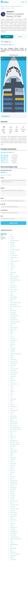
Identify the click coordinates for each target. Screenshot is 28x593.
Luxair (11, 414)
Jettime (11, 389)
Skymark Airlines (13, 487)
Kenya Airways (13, 399)
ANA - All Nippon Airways (15, 280)
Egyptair (11, 332)
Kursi (2, 216)
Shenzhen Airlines (13, 484)
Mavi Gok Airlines (13, 425)
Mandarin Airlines (13, 421)
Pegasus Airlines (13, 451)
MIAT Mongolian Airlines (15, 427)
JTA (11, 397)
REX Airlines (12, 459)
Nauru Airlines (13, 431)
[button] (7, 45)
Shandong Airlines (13, 480)
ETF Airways (12, 338)
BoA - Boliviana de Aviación (15, 306)
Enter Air (12, 336)
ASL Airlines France (14, 289)
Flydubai (12, 355)
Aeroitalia (12, 238)
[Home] (5, 2)
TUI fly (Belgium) (13, 531)
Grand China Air (13, 370)
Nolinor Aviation (13, 436)
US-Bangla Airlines (13, 544)
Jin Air (11, 393)
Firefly (11, 346)
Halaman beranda (5, 6)
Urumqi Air (12, 542)
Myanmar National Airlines (15, 429)
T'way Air (12, 518)
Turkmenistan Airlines (14, 536)
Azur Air (11, 293)
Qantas (11, 455)
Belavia (11, 300)
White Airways (13, 552)
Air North (12, 263)
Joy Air (11, 395)
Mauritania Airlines (14, 423)
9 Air (11, 234)
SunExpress (12, 510)
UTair (11, 546)
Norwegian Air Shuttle (14, 442)
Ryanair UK (12, 470)
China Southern (13, 314)
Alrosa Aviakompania (14, 276)
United (11, 540)
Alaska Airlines (13, 272)
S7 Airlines (12, 472)
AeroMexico (12, 242)
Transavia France (13, 527)
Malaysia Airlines (13, 417)
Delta (11, 325)
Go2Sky (11, 366)
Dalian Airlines (13, 323)
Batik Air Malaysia (13, 297)
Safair (11, 474)
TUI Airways (12, 529)
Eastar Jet (12, 331)
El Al (11, 334)
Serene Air (12, 478)
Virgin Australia (13, 548)
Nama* (2, 198)
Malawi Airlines (13, 416)
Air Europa (12, 253)
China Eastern (13, 312)
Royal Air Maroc (13, 463)
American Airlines (13, 278)
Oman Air (12, 448)
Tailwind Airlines (13, 519)
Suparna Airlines (13, 512)
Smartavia (12, 493)
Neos (11, 433)
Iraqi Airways (12, 380)
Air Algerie (12, 244)
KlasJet (11, 400)
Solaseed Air (12, 497)
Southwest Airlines (14, 501)
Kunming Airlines (13, 406)
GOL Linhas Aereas (14, 368)
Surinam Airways (13, 514)
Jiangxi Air (12, 391)
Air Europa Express (14, 255)
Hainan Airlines (13, 374)
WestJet (11, 550)
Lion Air (11, 408)
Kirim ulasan (14, 223)
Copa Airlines (12, 317)
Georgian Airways (13, 363)
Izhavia (11, 382)
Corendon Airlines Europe (15, 321)
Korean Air (12, 404)
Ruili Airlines (12, 465)
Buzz (11, 308)
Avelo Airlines (12, 291)
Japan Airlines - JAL (14, 383)
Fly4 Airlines (12, 351)
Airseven (12, 268)
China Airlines (13, 310)
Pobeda (11, 453)
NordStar (12, 438)
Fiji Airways (12, 344)
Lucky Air (12, 412)
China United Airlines (14, 315)
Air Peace (12, 264)
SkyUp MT (12, 491)
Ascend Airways (13, 285)
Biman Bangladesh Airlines (15, 302)
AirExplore (3, 8)
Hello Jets (12, 378)
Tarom (11, 521)
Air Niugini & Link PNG (14, 261)
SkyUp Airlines (13, 489)
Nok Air (11, 434)
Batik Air (11, 295)
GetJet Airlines (13, 365)
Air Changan (12, 246)
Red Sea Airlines (13, 457)
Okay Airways (13, 446)
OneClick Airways (13, 450)
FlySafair (12, 357)
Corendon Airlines (13, 319)
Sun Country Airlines (14, 508)
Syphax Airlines (13, 516)
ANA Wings (12, 281)
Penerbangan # (4, 210)
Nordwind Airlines (13, 440)
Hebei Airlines (12, 376)
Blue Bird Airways (13, 304)
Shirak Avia (12, 485)
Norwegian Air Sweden (14, 444)
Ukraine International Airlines (16, 538)
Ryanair (11, 468)
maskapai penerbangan (15, 6)
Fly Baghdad (12, 349)
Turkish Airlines (13, 535)
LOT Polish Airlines (13, 410)
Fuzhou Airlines (13, 359)
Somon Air (12, 499)
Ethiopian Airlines (13, 340)
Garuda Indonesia (13, 361)
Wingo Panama (13, 555)
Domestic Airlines (13, 327)
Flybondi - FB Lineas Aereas (15, 353)
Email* (2, 204)
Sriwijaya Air (12, 506)
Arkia (11, 283)
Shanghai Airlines (13, 482)
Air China (12, 247)
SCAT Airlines (12, 476)
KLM (11, 402)
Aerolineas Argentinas (14, 240)
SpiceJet (12, 502)
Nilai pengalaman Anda (6, 170)
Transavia (12, 525)
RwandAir (12, 467)
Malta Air (12, 419)
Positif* (2, 177)
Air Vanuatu (12, 266)
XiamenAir (12, 557)
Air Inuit (11, 259)
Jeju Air (11, 385)
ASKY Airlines (12, 287)
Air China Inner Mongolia (15, 249)
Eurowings (12, 342)
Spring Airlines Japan (14, 504)
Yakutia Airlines (13, 559)
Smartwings (12, 495)
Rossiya (11, 461)
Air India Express (13, 257)
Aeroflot (11, 236)
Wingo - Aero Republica (14, 553)
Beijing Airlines (13, 298)
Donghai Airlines (13, 329)
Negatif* (3, 188)
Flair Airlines (12, 348)
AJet (11, 270)
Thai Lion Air (12, 523)
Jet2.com (12, 387)
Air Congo (12, 251)
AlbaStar (12, 274)
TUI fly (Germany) (13, 533)
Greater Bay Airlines (14, 372)
